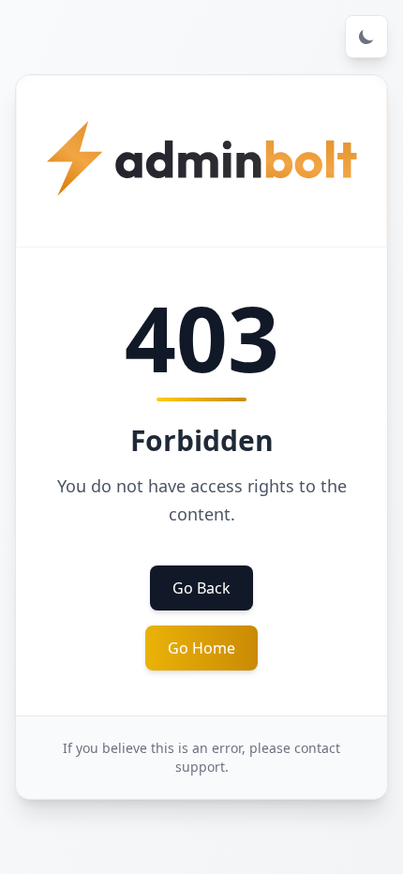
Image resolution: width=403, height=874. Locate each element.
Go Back (201, 588)
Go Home (201, 648)
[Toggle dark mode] (366, 36)
